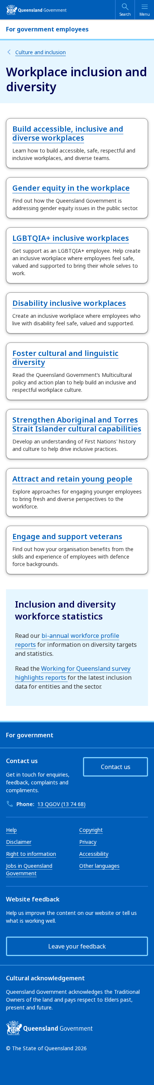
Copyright (91, 829)
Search (125, 14)
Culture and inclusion (40, 52)
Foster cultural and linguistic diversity (65, 357)
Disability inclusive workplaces (69, 303)
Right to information (31, 853)
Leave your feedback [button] (77, 946)
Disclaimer (18, 841)
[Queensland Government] (36, 9)
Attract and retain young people (72, 479)
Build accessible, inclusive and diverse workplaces (67, 133)
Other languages (99, 865)
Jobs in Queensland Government (29, 869)
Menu (144, 14)
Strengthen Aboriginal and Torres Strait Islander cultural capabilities (76, 424)
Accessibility (93, 853)
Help (11, 829)
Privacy (87, 841)
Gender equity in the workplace (71, 188)
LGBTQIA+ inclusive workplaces (70, 238)
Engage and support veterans (67, 536)
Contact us (115, 767)
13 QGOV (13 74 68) (61, 804)
